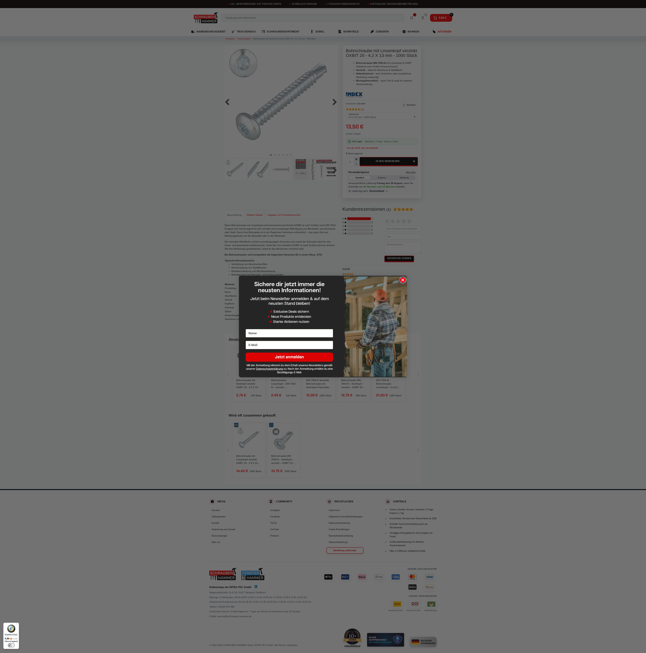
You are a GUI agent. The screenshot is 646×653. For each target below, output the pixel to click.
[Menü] (17, 625)
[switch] (11, 645)
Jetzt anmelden (289, 357)
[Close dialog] (403, 280)
